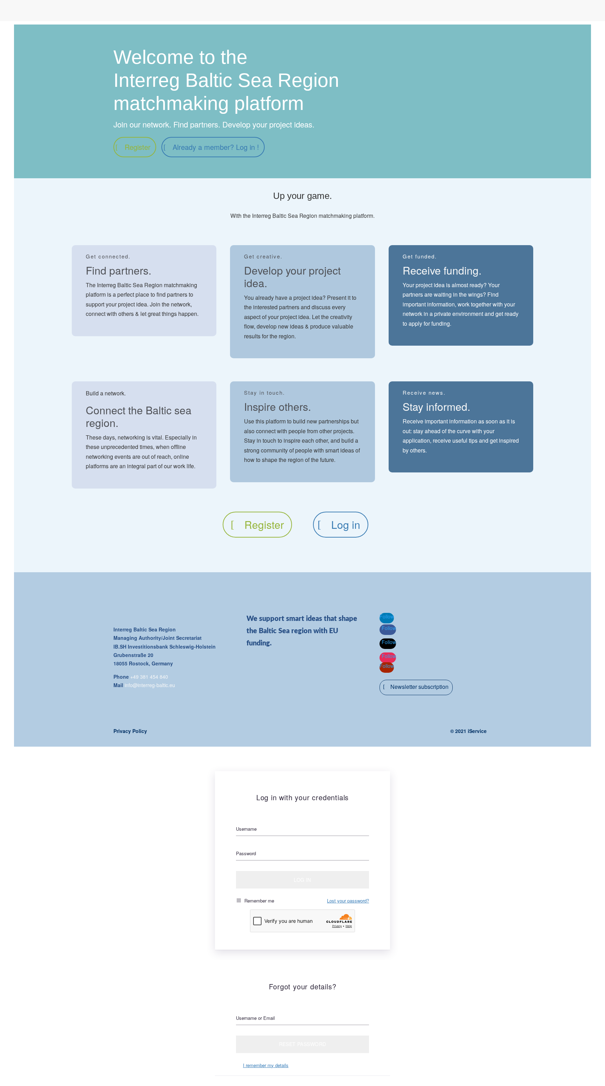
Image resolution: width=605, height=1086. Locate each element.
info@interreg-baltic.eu (150, 685)
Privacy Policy (130, 730)
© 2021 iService (468, 730)
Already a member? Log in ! (216, 147)
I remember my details (265, 1065)
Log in (345, 524)
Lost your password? (348, 900)
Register (138, 147)
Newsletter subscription (419, 687)
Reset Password (302, 1043)
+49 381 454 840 (149, 676)
